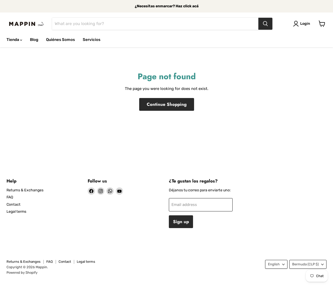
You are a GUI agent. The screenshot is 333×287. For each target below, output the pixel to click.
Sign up (181, 221)
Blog (34, 39)
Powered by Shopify (22, 272)
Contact (14, 204)
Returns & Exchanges (25, 190)
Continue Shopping (167, 104)
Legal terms (16, 211)
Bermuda (305, 264)
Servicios (91, 39)
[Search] (265, 24)
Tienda (13, 39)
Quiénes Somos (60, 39)
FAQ (10, 197)
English (274, 264)
